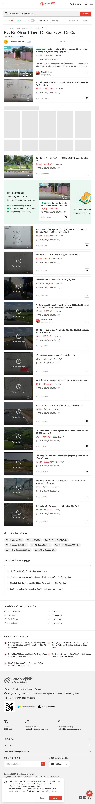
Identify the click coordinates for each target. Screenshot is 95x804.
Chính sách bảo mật (33, 781)
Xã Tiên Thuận (11, 619)
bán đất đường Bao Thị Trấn (56, 540)
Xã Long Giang (55, 619)
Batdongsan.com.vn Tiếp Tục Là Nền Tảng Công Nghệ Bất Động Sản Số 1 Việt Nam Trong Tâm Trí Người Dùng (27, 645)
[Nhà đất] (47, 3)
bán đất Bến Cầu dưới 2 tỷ (45, 550)
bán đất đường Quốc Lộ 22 (16, 545)
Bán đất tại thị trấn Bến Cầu (36, 28)
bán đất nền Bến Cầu (14, 540)
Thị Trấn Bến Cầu (12, 611)
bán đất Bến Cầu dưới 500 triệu (18, 550)
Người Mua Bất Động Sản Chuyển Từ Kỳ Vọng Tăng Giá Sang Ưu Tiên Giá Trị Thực (27, 655)
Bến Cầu (20, 28)
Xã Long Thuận (55, 615)
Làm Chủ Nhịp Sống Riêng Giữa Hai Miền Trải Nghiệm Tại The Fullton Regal (25, 664)
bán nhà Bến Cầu (33, 540)
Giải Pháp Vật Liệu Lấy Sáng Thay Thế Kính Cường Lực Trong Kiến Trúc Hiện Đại (71, 655)
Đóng (42, 798)
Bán (5, 28)
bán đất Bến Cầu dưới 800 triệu (67, 545)
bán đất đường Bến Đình (40, 545)
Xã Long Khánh (11, 623)
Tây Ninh (12, 28)
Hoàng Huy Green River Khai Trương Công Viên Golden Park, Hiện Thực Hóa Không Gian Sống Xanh (70, 645)
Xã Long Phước (55, 623)
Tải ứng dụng (75, 4)
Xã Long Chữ (54, 611)
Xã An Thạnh (10, 615)
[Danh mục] (3, 4)
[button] (90, 20)
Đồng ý (55, 798)
